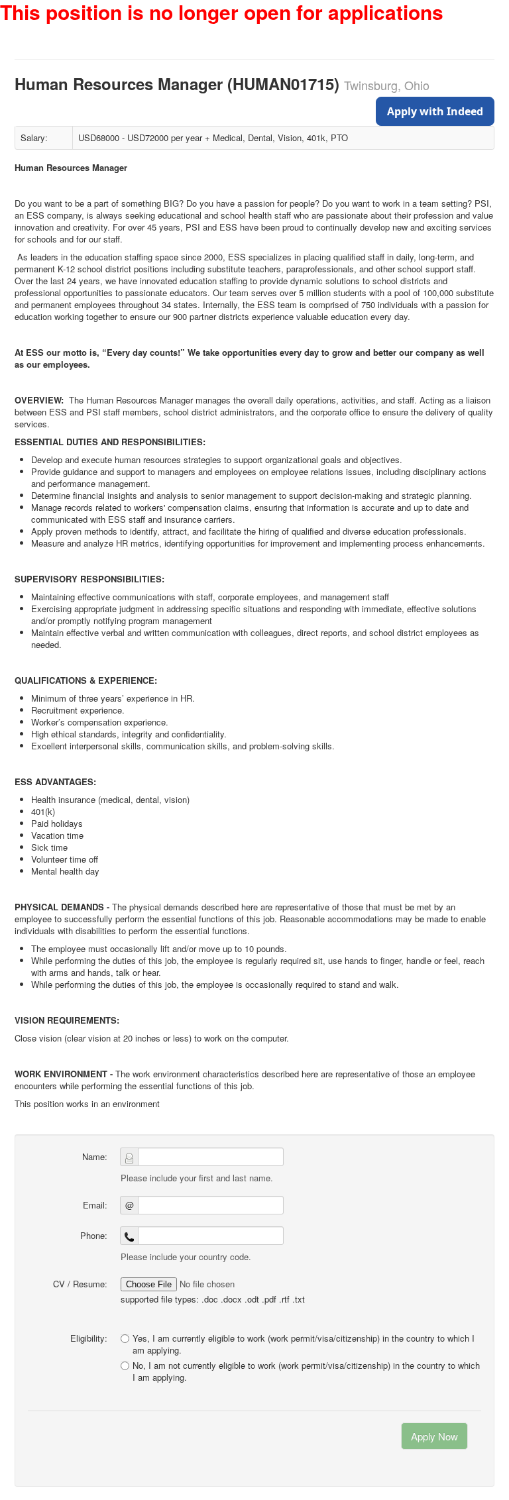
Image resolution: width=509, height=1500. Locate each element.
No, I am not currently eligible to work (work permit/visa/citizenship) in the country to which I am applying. (306, 1371)
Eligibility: (88, 1338)
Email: (95, 1205)
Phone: (93, 1235)
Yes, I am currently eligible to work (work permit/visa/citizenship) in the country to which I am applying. (304, 1344)
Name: (94, 1156)
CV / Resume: (80, 1283)
